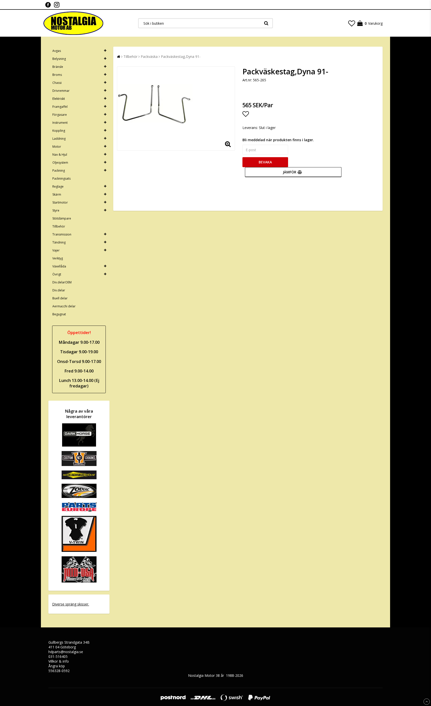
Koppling (58, 130)
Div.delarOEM (62, 282)
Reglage (58, 186)
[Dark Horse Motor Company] (79, 445)
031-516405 (58, 656)
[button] (351, 23)
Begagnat (59, 314)
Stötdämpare (61, 218)
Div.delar (58, 290)
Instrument (60, 122)
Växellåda (59, 266)
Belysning (59, 59)
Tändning (59, 242)
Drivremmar (61, 91)
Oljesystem (60, 162)
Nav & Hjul (59, 154)
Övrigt (56, 274)
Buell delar (60, 298)
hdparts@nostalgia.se (65, 651)
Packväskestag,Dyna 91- (181, 56)
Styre (55, 210)
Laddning (59, 138)
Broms (57, 75)
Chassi (57, 83)
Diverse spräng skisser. (70, 604)
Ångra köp (56, 666)
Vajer (56, 250)
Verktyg (57, 258)
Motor (56, 146)
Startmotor (60, 202)
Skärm (56, 194)
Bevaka (265, 162)
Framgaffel (60, 107)
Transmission (61, 234)
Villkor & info (58, 661)
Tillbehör (58, 226)
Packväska (149, 56)
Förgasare (59, 115)
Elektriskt (58, 99)
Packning (58, 170)
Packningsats (61, 178)
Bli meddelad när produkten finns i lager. (278, 139)
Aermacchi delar (64, 306)
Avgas (56, 51)
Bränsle (57, 67)
